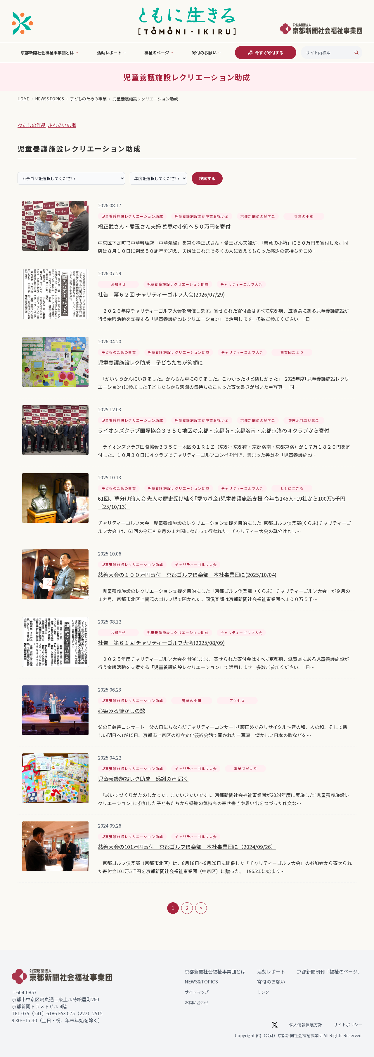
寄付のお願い (271, 981)
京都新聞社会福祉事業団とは (215, 971)
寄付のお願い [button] (204, 52)
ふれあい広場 (62, 124)
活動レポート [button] (109, 52)
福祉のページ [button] (156, 52)
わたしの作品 (32, 124)
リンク (263, 992)
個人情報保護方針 (305, 1025)
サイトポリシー (348, 1025)
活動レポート (271, 971)
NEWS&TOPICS (49, 99)
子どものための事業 (88, 99)
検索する (207, 178)
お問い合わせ (197, 1002)
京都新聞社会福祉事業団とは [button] (47, 52)
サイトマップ (197, 992)
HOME (23, 99)
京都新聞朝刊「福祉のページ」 (329, 971)
